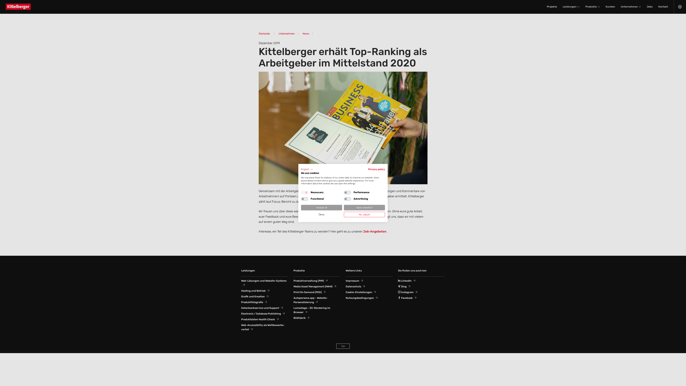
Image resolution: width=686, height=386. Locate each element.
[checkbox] (304, 192)
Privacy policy (376, 169)
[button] (307, 169)
